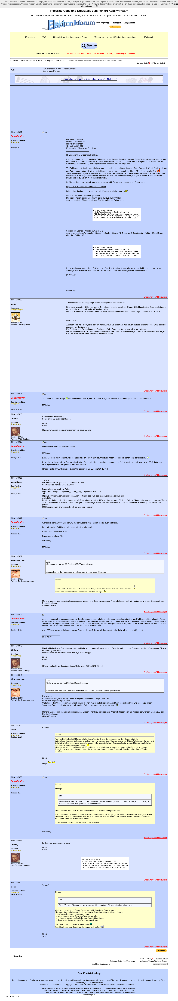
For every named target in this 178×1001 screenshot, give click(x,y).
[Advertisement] (89, 106)
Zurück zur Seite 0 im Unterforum (122, 961)
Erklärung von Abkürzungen (155, 297)
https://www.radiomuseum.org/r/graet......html (72, 914)
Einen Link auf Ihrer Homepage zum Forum (70, 37)
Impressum (44, 984)
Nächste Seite (158, 63)
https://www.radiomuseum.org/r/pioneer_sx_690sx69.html (66, 430)
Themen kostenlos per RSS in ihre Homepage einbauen (116, 37)
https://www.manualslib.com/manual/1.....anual (86, 187)
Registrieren (129, 23)
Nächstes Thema (160, 961)
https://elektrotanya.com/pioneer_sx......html (60, 496)
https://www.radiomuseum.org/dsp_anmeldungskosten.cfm (77, 822)
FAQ (44, 37)
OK (97, 6)
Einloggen (117, 23)
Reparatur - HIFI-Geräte (56, 60)
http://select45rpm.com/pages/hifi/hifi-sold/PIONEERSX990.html (93, 198)
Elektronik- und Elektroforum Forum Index (26, 60)
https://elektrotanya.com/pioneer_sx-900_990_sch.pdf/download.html (71, 491)
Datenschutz (57, 984)
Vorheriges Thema (147, 961)
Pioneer (56, 71)
